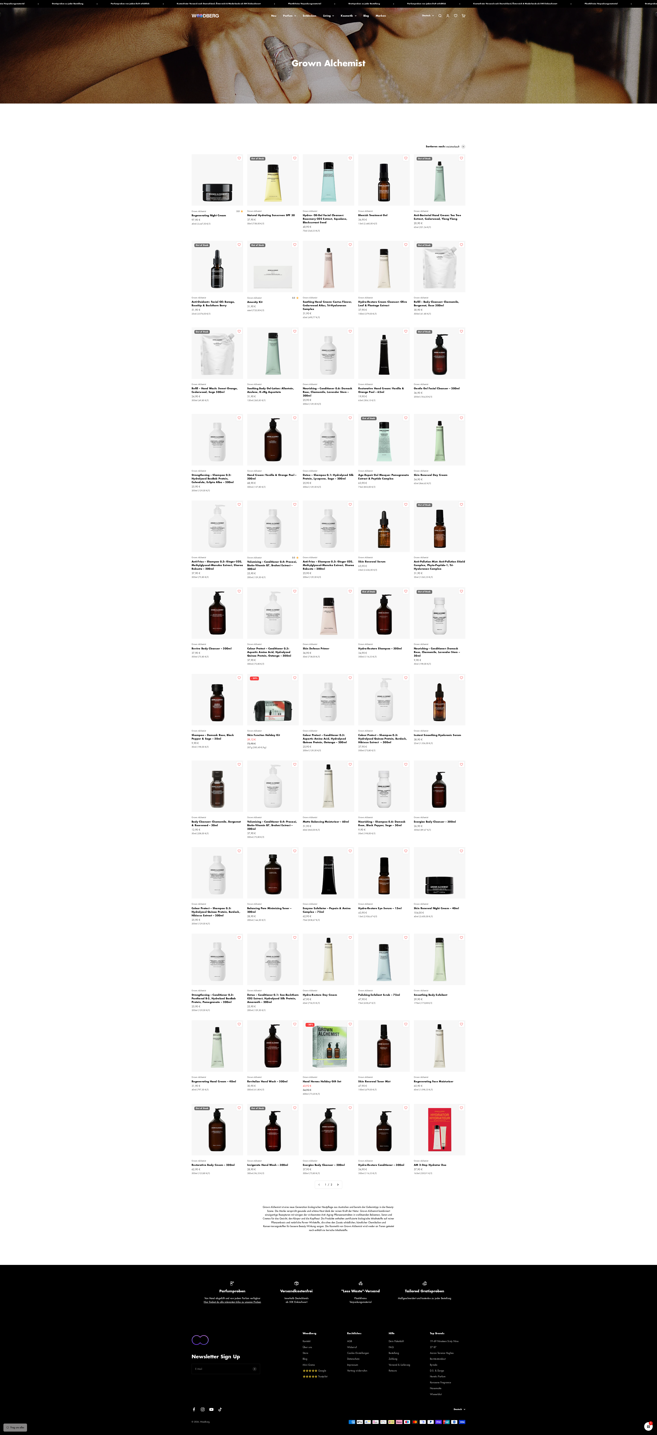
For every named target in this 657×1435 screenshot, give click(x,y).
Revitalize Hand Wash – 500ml (267, 1081)
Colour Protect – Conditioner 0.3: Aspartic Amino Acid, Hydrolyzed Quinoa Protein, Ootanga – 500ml (269, 652)
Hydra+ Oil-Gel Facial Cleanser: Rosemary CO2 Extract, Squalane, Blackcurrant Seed (325, 219)
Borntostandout (438, 1359)
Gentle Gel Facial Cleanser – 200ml (437, 388)
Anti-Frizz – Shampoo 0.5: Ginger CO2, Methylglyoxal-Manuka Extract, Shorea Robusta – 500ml (217, 565)
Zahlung (393, 1359)
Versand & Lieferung (399, 1365)
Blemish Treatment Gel (372, 215)
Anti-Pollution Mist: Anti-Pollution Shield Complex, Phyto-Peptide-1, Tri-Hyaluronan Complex (439, 565)
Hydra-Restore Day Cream (320, 995)
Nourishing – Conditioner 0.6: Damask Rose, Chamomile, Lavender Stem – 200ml (327, 392)
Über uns (307, 1347)
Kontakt (306, 1341)
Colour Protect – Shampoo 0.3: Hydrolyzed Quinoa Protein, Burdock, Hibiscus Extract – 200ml (216, 912)
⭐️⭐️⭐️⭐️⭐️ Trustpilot (315, 1376)
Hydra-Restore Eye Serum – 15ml (379, 908)
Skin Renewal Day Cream (430, 475)
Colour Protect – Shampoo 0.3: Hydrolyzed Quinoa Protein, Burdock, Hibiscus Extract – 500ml (382, 739)
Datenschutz (353, 1359)
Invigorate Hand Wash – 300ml (267, 1165)
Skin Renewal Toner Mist (374, 1081)
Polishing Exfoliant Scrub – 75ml (379, 995)
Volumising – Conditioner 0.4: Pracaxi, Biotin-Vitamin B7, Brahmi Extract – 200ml (272, 565)
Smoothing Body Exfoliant (430, 995)
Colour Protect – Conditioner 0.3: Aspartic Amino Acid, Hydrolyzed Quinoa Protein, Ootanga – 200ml (325, 739)
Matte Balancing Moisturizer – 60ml (326, 822)
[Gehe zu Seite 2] (337, 1185)
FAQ (391, 1347)
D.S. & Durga (437, 1370)
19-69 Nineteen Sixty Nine (444, 1341)
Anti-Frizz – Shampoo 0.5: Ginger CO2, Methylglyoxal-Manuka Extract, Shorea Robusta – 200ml (328, 565)
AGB (349, 1341)
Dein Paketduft (396, 1341)
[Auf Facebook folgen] (194, 1409)
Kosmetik (347, 16)
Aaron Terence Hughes (442, 1353)
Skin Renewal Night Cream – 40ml (436, 908)
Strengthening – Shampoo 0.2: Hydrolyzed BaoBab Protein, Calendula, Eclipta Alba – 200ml (213, 478)
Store (305, 1353)
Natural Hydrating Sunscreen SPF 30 (271, 215)
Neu (273, 16)
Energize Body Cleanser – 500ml (324, 1165)
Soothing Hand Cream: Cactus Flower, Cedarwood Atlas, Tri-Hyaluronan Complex (327, 305)
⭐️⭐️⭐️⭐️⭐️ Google (314, 1370)
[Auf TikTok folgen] (220, 1409)
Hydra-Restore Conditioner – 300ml (381, 1165)
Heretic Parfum (438, 1376)
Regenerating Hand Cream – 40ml (214, 1081)
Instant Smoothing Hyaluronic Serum (437, 735)
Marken (381, 16)
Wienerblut (436, 1394)
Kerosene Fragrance (440, 1382)
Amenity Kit (254, 302)
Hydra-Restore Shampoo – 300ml (380, 648)
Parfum (288, 16)
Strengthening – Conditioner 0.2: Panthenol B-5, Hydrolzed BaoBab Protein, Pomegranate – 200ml (214, 998)
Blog (366, 16)
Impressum (352, 1365)
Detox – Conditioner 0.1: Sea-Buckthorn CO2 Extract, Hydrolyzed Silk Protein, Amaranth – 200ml (273, 998)
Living (327, 16)
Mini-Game (309, 1365)
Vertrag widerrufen (357, 1370)
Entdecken (309, 16)
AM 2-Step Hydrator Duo (430, 1165)
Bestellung (394, 1353)
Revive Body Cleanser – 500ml (211, 648)
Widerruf (352, 1347)
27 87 (433, 1347)
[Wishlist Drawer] (456, 16)
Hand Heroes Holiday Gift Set (322, 1081)
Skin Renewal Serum (371, 561)
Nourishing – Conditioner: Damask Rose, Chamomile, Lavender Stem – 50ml (437, 652)
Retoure (393, 1370)
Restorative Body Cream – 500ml (213, 1165)
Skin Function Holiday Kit (263, 735)
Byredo (433, 1365)
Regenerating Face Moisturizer (433, 1081)
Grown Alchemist (199, 211)
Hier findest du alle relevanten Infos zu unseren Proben (232, 1302)
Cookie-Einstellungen (358, 1353)
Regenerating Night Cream (209, 215)
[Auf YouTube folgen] (211, 1409)
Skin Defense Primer (316, 648)
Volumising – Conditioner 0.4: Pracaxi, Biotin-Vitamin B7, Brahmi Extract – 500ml (272, 825)
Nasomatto (436, 1388)
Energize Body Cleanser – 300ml (435, 822)
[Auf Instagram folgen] (202, 1409)
